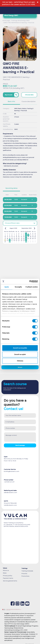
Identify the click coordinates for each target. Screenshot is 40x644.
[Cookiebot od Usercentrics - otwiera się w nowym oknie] (29, 281)
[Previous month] (5, 228)
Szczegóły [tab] (18, 287)
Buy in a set (11, 95)
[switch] (35, 326)
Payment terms (8, 578)
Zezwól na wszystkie (20, 348)
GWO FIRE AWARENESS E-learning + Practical (19, 22)
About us (6, 570)
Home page (6, 20)
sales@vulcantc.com (10, 492)
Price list (24, 573)
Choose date (29, 95)
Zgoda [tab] (6, 287)
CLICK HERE (30, 4)
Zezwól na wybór (20, 354)
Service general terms (10, 581)
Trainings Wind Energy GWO (20, 20)
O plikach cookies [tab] (32, 287)
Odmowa (20, 361)
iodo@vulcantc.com (10, 505)
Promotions (25, 576)
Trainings (24, 568)
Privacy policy (7, 575)
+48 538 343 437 (9, 482)
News (5, 573)
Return (20, 367)
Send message (20, 445)
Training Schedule (27, 571)
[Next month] (34, 228)
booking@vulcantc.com (11, 471)
